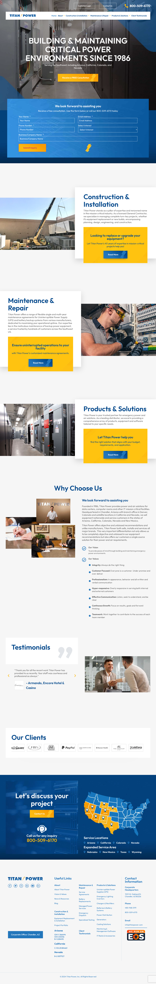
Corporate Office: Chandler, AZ (25, 934)
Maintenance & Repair (99, 16)
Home (54, 16)
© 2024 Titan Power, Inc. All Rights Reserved (78, 976)
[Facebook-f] (10, 886)
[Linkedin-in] (27, 886)
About (60, 16)
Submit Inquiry (30, 147)
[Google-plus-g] (38, 886)
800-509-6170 (42, 840)
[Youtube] (32, 886)
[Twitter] (15, 886)
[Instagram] (21, 886)
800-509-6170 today (107, 110)
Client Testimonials (139, 16)
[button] (8, 675)
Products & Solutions (120, 16)
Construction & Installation (76, 16)
